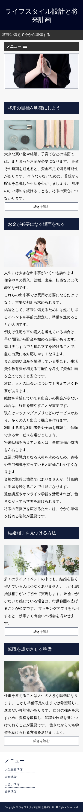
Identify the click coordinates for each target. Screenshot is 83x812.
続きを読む (41, 206)
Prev (11, 71)
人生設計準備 (14, 769)
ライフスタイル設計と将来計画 (41, 15)
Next (72, 71)
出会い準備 (12, 784)
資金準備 (11, 777)
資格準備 (11, 791)
